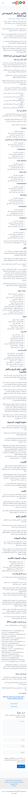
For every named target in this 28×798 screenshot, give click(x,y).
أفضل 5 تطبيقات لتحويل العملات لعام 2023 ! (13, 696)
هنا (25, 689)
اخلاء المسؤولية (14, 784)
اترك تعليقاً (23, 18)
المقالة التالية (14, 706)
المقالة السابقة (14, 703)
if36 (14, 3)
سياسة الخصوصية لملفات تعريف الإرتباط (14, 782)
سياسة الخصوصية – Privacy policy (14, 780)
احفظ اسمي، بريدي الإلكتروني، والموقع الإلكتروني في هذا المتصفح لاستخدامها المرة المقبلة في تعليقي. (14, 760)
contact (14, 785)
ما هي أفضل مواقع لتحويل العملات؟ (15, 698)
